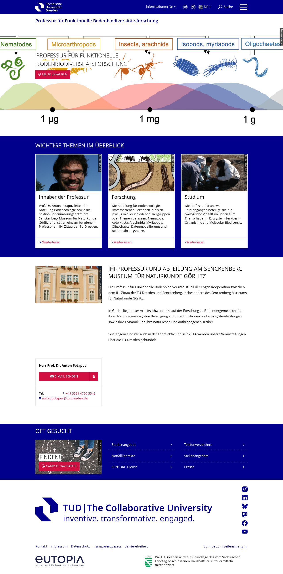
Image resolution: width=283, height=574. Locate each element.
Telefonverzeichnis (198, 445)
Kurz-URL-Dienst (124, 467)
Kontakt (41, 546)
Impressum (59, 546)
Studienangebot (124, 445)
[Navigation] (243, 7)
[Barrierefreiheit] (193, 7)
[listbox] (141, 201)
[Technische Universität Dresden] (48, 7)
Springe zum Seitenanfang (223, 546)
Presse (189, 467)
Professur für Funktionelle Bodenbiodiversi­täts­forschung (96, 21)
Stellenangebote (196, 456)
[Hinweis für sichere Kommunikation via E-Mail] (93, 376)
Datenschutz (80, 546)
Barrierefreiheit (136, 546)
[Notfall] (185, 7)
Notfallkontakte (123, 456)
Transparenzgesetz (107, 546)
